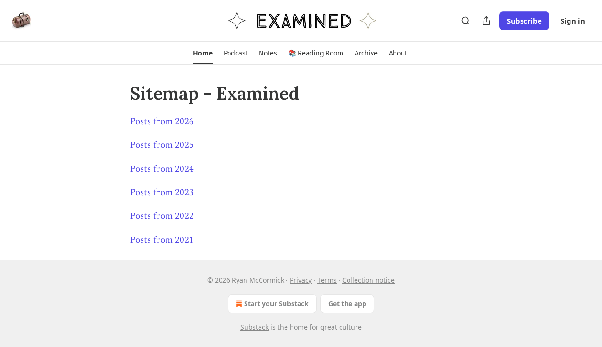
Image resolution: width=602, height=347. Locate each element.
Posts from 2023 (162, 192)
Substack (254, 327)
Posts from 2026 (162, 121)
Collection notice (368, 280)
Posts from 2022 (162, 216)
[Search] (465, 20)
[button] (202, 53)
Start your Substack (276, 303)
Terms (327, 280)
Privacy (301, 280)
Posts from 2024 (162, 169)
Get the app (347, 303)
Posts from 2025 (162, 145)
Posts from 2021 (162, 240)
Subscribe (524, 20)
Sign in (573, 20)
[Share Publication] (486, 20)
